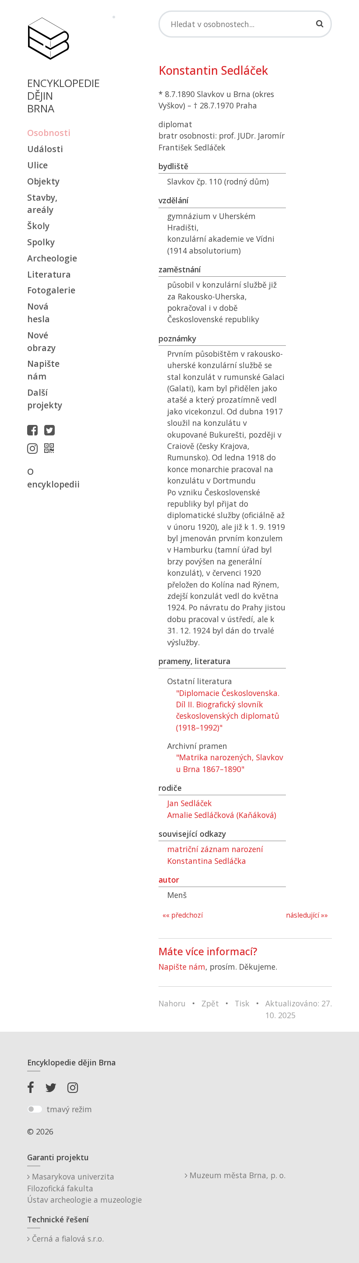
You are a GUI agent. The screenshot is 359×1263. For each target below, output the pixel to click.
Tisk (242, 1003)
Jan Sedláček (189, 803)
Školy (38, 226)
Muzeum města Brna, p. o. (236, 1175)
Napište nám (43, 370)
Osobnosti (48, 133)
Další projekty (44, 398)
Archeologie (48, 258)
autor (168, 879)
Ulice (37, 165)
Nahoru (172, 1003)
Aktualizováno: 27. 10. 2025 (298, 1009)
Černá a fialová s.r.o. (67, 1238)
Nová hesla (38, 312)
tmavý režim (69, 1109)
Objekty (43, 181)
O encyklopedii (48, 478)
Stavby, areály (42, 203)
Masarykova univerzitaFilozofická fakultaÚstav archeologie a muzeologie (84, 1188)
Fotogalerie (48, 290)
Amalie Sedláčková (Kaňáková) (221, 815)
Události (45, 149)
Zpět (210, 1003)
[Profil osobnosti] (51, 448)
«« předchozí (182, 915)
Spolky (41, 242)
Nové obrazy (41, 341)
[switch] (34, 1109)
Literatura (48, 274)
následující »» (307, 915)
